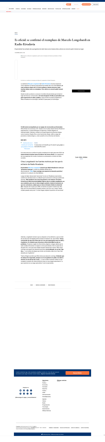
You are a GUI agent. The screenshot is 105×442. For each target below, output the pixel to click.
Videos (44, 401)
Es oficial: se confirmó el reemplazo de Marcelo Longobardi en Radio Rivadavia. (38, 80)
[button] (16, 61)
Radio (78, 8)
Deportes (44, 8)
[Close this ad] (104, 435)
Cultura (44, 390)
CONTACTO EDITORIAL (85, 427)
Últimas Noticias (46, 410)
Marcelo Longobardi (34, 167)
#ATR (43, 392)
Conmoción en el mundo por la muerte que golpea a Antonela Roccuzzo (49, 145)
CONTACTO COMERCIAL (75, 427)
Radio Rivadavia (51, 285)
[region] (52, 22)
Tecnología (58, 8)
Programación (46, 404)
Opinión (73, 8)
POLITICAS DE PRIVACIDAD (65, 427)
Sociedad (29, 8)
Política (18, 8)
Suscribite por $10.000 (86, 4)
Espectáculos (51, 8)
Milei (31, 171)
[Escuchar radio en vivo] (76, 4)
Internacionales (37, 8)
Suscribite (77, 373)
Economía (23, 8)
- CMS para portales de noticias (54, 434)
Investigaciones (66, 8)
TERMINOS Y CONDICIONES (54, 427)
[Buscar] (64, 4)
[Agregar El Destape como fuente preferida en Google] (64, 53)
